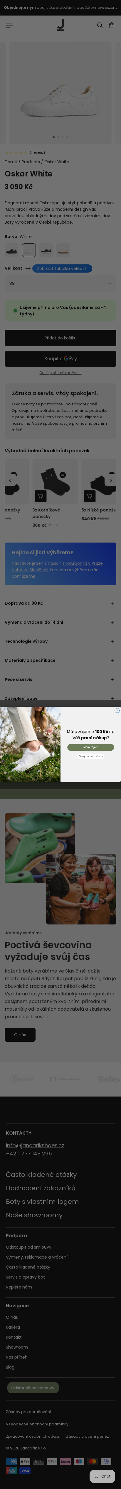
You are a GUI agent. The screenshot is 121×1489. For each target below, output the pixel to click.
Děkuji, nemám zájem (91, 756)
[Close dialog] (117, 710)
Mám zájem (90, 747)
